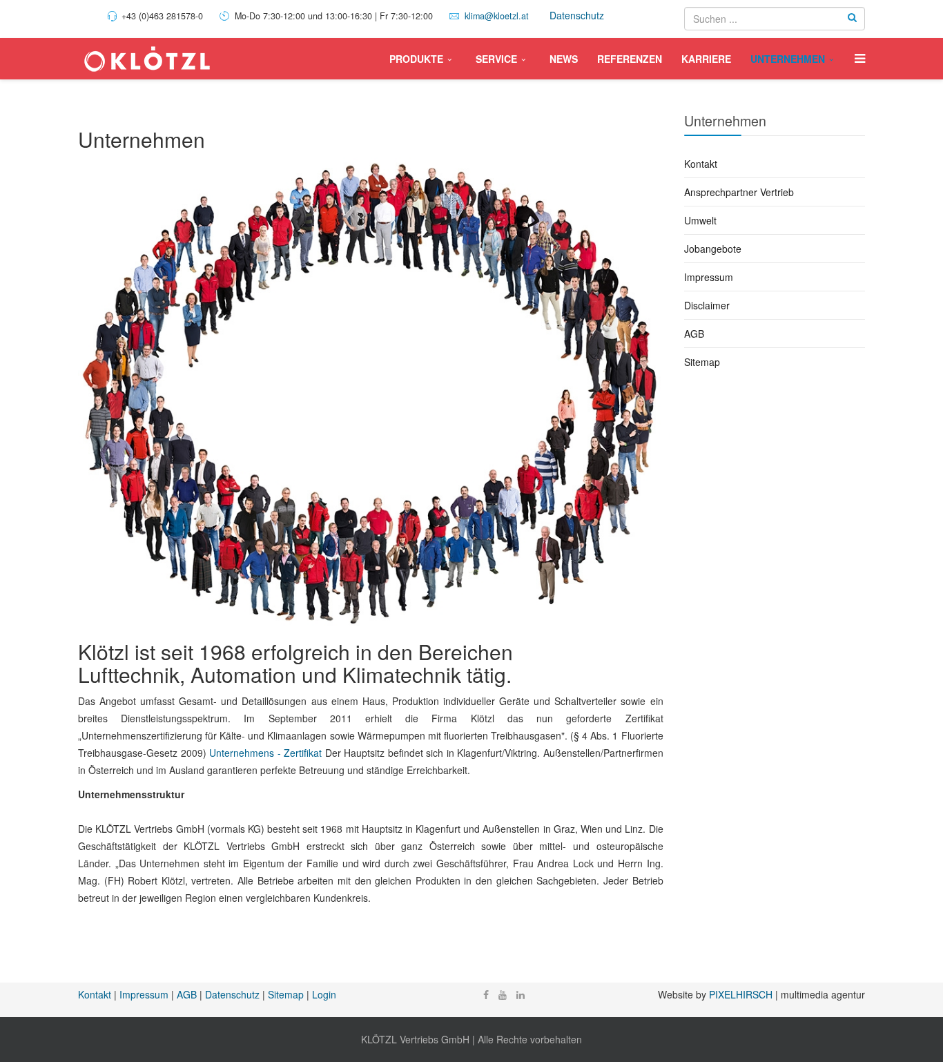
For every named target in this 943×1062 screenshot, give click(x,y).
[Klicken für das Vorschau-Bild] (370, 391)
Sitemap (702, 362)
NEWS (564, 59)
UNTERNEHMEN (787, 59)
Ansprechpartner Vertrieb (739, 192)
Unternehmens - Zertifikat (265, 753)
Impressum (708, 277)
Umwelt (700, 220)
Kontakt (700, 164)
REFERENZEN (629, 59)
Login (324, 994)
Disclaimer (707, 305)
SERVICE (496, 59)
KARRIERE (706, 59)
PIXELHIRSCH (740, 994)
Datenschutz (577, 15)
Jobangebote (712, 248)
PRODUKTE (416, 59)
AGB (694, 333)
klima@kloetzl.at (497, 16)
